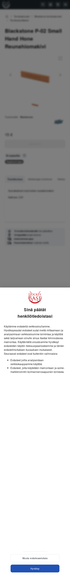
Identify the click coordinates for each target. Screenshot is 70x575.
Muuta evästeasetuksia (35, 558)
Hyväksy (35, 568)
